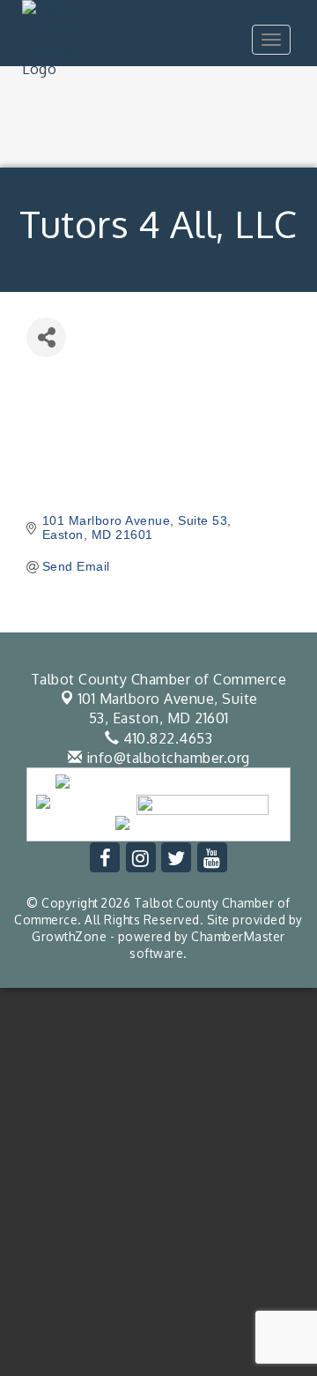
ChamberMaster (238, 936)
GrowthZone (69, 936)
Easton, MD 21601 (168, 708)
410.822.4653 (166, 738)
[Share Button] (46, 337)
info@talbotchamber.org (166, 758)
